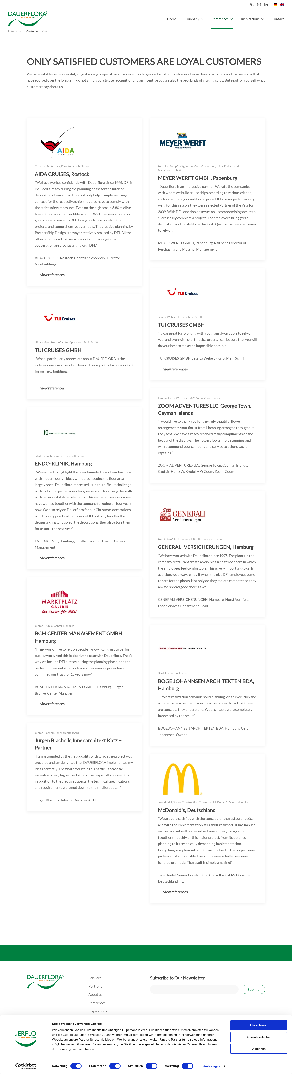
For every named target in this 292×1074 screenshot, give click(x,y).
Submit (253, 989)
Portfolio (95, 986)
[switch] (115, 1066)
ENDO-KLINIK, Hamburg (63, 463)
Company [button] (192, 19)
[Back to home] (28, 19)
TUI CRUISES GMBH (181, 324)
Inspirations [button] (250, 19)
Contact (278, 19)
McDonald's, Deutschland (187, 810)
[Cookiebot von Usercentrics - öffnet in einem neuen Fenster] (25, 1066)
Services (94, 978)
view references (52, 274)
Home (172, 19)
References (97, 1003)
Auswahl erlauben (258, 1037)
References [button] (220, 19)
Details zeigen (210, 1066)
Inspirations (97, 1011)
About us (95, 994)
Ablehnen (259, 1048)
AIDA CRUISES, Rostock (62, 174)
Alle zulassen (259, 1025)
